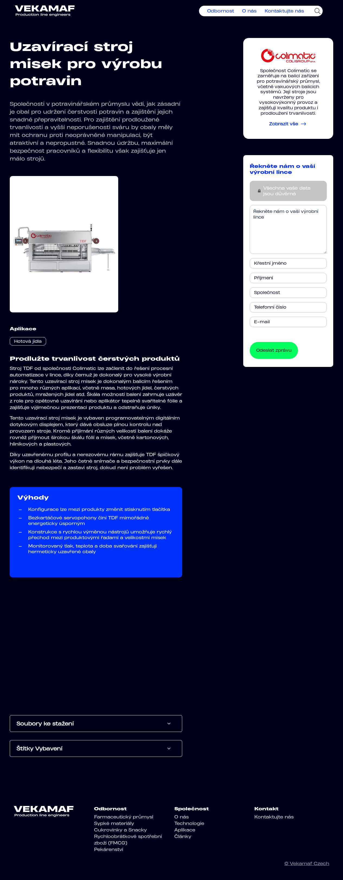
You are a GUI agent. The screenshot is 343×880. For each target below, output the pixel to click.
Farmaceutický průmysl (123, 817)
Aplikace (184, 830)
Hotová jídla (28, 341)
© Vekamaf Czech (306, 863)
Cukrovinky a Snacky (120, 830)
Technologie (189, 823)
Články (182, 836)
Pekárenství (108, 849)
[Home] (45, 10)
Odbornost (220, 11)
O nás (249, 11)
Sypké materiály (114, 823)
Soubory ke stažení (45, 723)
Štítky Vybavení (39, 748)
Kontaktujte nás (284, 11)
